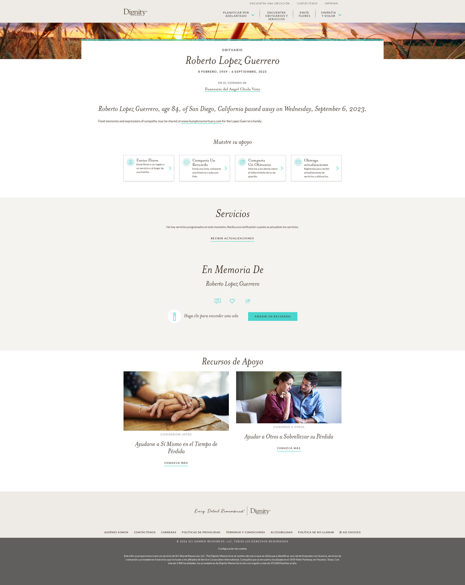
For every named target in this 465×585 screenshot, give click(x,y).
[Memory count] (218, 300)
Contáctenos (307, 3)
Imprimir (331, 3)
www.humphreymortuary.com (201, 121)
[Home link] (135, 12)
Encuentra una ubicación (270, 3)
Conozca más (176, 462)
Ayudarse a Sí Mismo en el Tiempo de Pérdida (176, 444)
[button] (238, 14)
